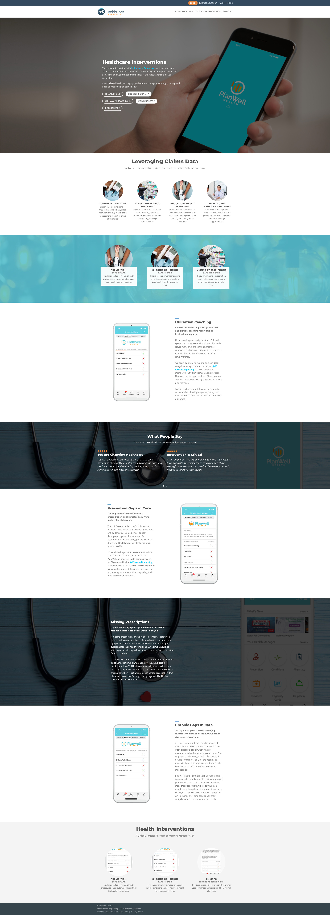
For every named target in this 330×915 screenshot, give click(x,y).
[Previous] (9, 455)
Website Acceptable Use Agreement (113, 911)
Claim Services (183, 11)
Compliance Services (207, 11)
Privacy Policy (137, 911)
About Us (228, 11)
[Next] (320, 455)
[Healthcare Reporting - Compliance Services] (111, 12)
